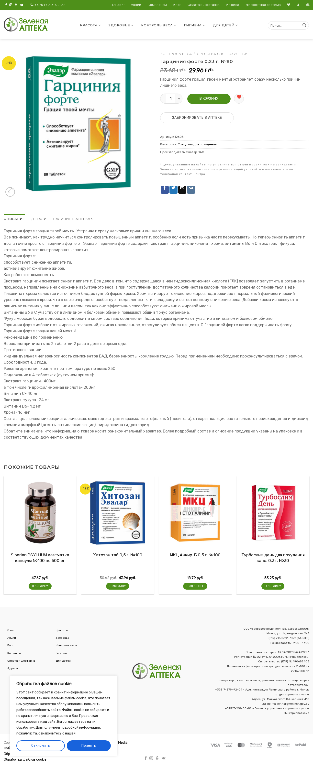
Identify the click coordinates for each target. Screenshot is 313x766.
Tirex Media (118, 743)
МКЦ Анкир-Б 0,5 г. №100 (195, 554)
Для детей (224, 25)
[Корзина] (307, 5)
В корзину (209, 99)
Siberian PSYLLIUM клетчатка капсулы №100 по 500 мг (40, 557)
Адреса (232, 5)
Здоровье (119, 25)
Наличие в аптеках (73, 219)
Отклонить (40, 746)
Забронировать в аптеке (197, 118)
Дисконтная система (263, 5)
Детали (39, 219)
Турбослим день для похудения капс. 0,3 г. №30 (273, 557)
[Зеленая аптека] (26, 24)
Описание (14, 219)
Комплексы (157, 5)
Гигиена (192, 25)
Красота (88, 25)
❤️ (239, 97)
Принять (88, 746)
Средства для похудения (223, 54)
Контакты (14, 653)
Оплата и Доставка (204, 5)
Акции (136, 5)
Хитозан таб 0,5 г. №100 (117, 554)
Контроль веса (157, 25)
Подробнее (195, 586)
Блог (177, 5)
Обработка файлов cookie (25, 759)
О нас (116, 5)
